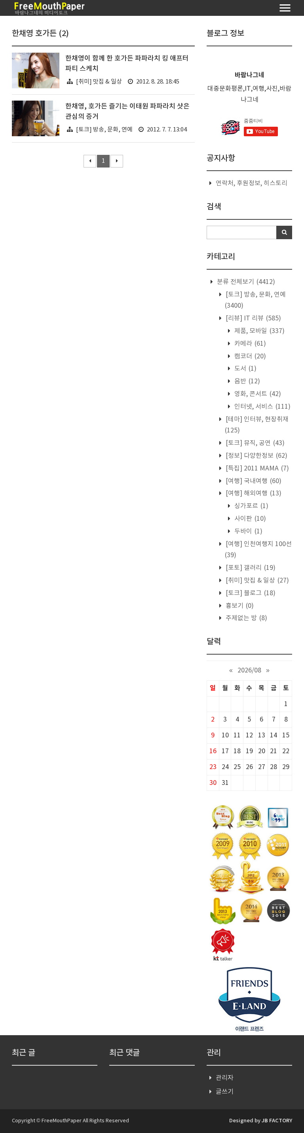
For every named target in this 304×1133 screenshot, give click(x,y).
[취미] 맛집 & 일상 (99, 81)
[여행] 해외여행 (252, 493)
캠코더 (249, 356)
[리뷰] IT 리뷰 (252, 318)
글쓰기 (225, 1091)
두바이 (247, 531)
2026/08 (249, 670)
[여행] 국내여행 (252, 481)
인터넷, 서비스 (262, 406)
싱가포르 (250, 506)
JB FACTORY (277, 1121)
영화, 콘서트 (257, 394)
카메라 (249, 343)
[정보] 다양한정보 (255, 455)
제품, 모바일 (259, 331)
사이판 (249, 518)
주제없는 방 (245, 618)
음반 (246, 381)
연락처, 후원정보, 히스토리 (251, 183)
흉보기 (239, 605)
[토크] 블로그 (250, 593)
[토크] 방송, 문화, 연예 (104, 129)
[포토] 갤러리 (250, 567)
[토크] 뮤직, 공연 (254, 443)
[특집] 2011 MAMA (256, 468)
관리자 (225, 1078)
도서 (244, 368)
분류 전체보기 (245, 282)
